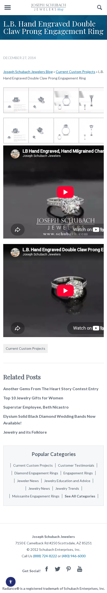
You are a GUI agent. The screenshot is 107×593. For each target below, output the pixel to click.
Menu (7, 7)
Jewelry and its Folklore (25, 432)
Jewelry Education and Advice (67, 481)
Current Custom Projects (75, 72)
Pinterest (68, 569)
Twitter (57, 569)
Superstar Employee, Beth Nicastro (36, 407)
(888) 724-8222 (45, 556)
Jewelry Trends (67, 488)
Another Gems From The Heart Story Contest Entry (51, 388)
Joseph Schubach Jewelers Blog (28, 72)
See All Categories (80, 496)
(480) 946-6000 (74, 556)
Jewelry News (39, 488)
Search (99, 7)
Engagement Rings (78, 473)
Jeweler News (28, 481)
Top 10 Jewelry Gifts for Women (33, 397)
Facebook (46, 569)
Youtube (79, 569)
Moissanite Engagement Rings (35, 496)
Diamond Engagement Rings (36, 473)
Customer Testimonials (76, 465)
